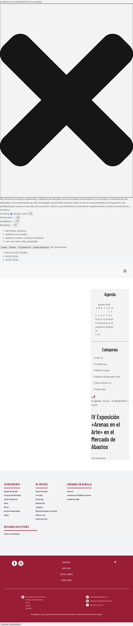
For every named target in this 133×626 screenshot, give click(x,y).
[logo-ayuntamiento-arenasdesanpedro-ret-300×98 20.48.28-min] (20, 266)
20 (104, 323)
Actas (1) (99, 358)
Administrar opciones (15, 231)
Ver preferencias (24, 247)
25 (99, 327)
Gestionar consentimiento (10, 624)
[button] (66, 101)
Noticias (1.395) (102, 370)
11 (99, 319)
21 (107, 323)
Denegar (12, 247)
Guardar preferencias (41, 247)
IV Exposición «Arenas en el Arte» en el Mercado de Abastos (105, 431)
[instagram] (21, 563)
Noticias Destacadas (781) (107, 377)
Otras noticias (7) (103, 383)
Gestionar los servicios (16, 234)
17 (96, 323)
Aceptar (4, 247)
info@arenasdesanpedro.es (101, 601)
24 (96, 327)
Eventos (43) (101, 364)
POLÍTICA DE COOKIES (16, 253)
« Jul (97, 334)
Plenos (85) (100, 389)
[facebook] (14, 563)
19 (101, 323)
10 (96, 319)
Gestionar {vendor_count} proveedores (24, 238)
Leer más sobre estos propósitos (21, 241)
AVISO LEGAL (12, 256)
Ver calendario (98, 458)
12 (101, 319)
